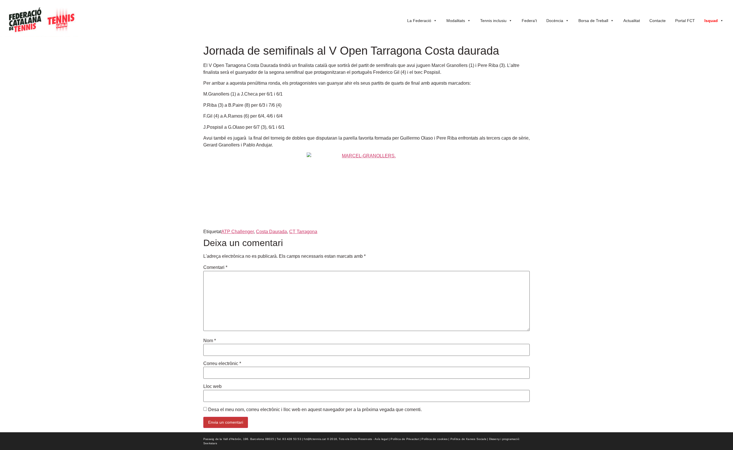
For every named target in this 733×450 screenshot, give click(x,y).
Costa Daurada (271, 231)
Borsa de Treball (593, 20)
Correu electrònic (222, 363)
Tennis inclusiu (493, 20)
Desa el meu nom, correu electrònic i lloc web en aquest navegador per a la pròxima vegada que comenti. (315, 409)
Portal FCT (685, 20)
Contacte (657, 20)
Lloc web (212, 386)
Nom (209, 340)
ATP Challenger (237, 231)
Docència (554, 20)
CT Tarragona (303, 231)
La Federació (419, 20)
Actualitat (631, 20)
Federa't (529, 20)
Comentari (215, 267)
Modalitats (455, 20)
